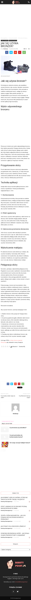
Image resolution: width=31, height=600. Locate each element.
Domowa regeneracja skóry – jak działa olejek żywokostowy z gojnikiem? (15, 534)
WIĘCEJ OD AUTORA (7, 423)
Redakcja (5, 48)
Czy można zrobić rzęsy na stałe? (8, 396)
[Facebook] (13, 591)
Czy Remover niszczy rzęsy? (24, 396)
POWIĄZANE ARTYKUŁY (8, 421)
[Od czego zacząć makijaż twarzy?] (5, 444)
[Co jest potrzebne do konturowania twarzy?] (5, 437)
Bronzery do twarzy (13, 40)
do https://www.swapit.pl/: (15, 340)
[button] (29, 2)
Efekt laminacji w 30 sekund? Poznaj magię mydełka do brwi (14, 507)
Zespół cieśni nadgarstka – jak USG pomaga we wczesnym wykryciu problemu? (13, 517)
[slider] (5, 346)
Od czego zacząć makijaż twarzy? (20, 442)
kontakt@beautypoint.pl (21, 582)
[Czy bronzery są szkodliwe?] (5, 429)
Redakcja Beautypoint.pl (6, 501)
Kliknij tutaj (3, 342)
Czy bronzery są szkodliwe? (18, 427)
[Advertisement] (15, 20)
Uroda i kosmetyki (4, 40)
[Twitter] (17, 591)
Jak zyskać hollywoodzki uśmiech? (13, 526)
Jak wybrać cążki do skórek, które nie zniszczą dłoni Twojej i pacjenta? (14, 498)
